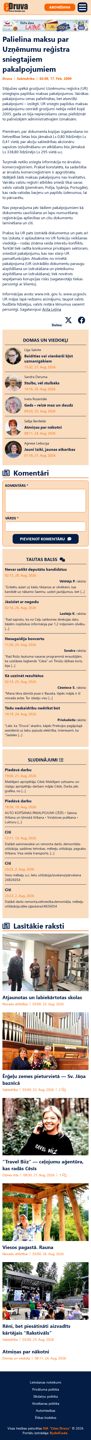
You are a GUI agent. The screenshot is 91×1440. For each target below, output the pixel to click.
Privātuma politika (45, 1389)
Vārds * (11, 518)
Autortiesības (45, 1410)
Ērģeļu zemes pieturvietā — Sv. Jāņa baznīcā (44, 1079)
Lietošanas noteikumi (45, 1382)
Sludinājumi (43, 760)
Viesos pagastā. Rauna (27, 1246)
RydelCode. (59, 1433)
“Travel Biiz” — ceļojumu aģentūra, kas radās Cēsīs (42, 1164)
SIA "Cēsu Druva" (57, 1428)
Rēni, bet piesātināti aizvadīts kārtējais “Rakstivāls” (36, 1329)
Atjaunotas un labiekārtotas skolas (42, 997)
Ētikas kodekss (45, 1417)
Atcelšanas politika (45, 1403)
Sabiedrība (26, 78)
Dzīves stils (10, 1175)
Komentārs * (16, 485)
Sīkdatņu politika (45, 1396)
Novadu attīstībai (15, 1004)
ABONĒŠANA (59, 7)
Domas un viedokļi (45, 340)
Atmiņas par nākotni (25, 1351)
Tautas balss (42, 559)
